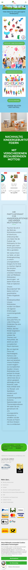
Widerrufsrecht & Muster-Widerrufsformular (14, 492)
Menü (2, 2)
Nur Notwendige (14, 563)
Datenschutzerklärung (6, 555)
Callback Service (7, 499)
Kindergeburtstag (14, 72)
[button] (3, 187)
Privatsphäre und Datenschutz (10, 497)
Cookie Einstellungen (8, 502)
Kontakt (4, 487)
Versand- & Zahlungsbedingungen (11, 490)
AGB (4, 494)
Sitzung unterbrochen (8, 482)
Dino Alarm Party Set (14, 184)
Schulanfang (14, 100)
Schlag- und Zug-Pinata (14, 43)
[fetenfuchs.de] (14, 2)
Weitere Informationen (14, 567)
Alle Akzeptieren (14, 558)
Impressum (5, 484)
